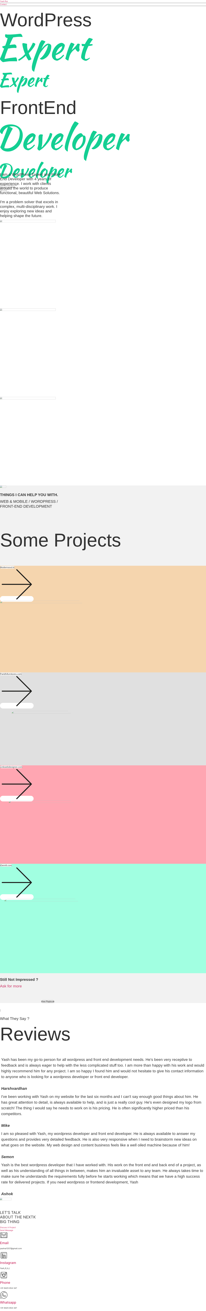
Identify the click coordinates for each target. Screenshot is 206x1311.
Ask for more (11, 986)
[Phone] (4, 1278)
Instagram (8, 1263)
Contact (3, 4)
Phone (5, 1283)
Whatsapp (8, 1302)
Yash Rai (4, 1)
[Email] (4, 1238)
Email (4, 1243)
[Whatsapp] (4, 1298)
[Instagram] (4, 1258)
